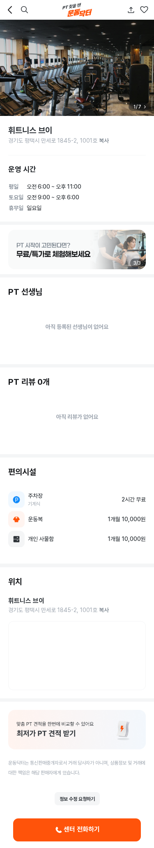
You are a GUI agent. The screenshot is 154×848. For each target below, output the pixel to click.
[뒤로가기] (10, 10)
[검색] (25, 10)
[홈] (77, 10)
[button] (144, 10)
